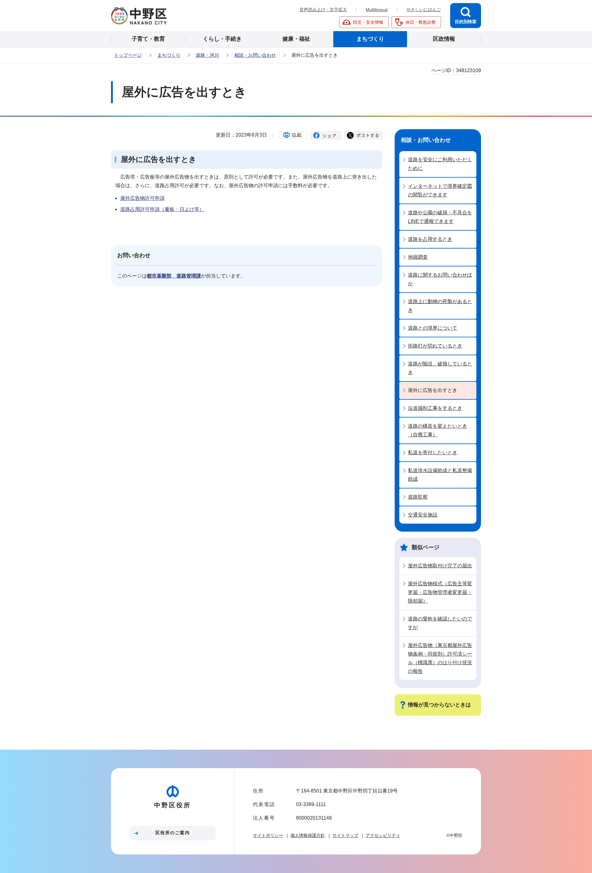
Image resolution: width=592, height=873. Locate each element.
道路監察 (418, 497)
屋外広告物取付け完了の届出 (440, 565)
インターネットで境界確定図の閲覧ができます (440, 190)
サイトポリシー (268, 835)
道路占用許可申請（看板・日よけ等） (162, 209)
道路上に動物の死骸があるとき (440, 306)
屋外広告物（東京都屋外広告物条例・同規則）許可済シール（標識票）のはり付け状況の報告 (440, 658)
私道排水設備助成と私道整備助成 (440, 475)
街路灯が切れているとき (435, 345)
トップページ (128, 55)
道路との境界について (432, 328)
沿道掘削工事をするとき (435, 408)
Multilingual (377, 9)
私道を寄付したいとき (432, 452)
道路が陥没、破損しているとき (440, 368)
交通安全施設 (423, 514)
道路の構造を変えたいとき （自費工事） (437, 430)
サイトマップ (345, 835)
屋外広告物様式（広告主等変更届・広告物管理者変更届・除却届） (440, 592)
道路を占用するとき (430, 239)
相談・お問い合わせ (255, 55)
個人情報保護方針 (307, 835)
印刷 (297, 134)
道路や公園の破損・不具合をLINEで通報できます (440, 217)
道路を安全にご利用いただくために (440, 164)
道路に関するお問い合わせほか (440, 279)
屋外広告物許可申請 (142, 198)
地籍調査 (418, 257)
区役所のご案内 (172, 832)
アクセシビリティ (383, 835)
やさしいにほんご (423, 9)
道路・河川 (207, 55)
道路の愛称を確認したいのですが (440, 623)
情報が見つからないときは (439, 705)
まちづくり (168, 55)
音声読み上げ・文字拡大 (323, 9)
